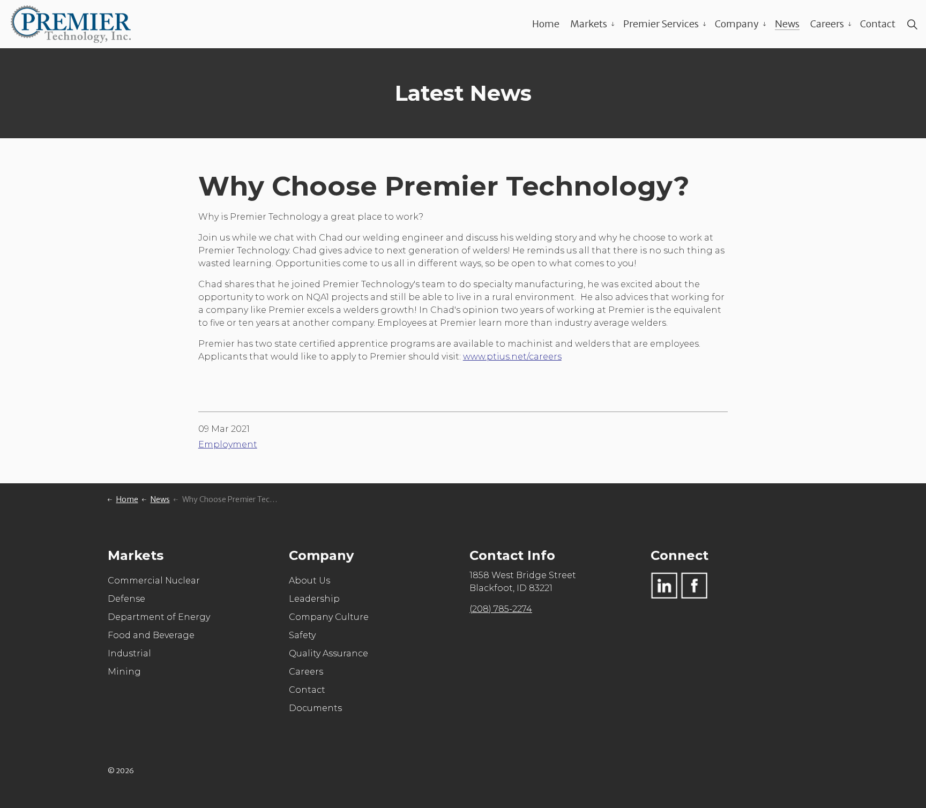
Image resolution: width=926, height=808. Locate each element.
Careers (827, 24)
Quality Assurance (328, 653)
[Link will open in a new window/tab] (664, 585)
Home (545, 24)
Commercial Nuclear (154, 580)
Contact (877, 24)
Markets (588, 24)
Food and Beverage (151, 635)
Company (737, 24)
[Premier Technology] (71, 24)
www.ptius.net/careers (512, 356)
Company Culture (329, 617)
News (787, 24)
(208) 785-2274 (500, 609)
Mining (124, 672)
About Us (309, 580)
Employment (227, 444)
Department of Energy (159, 617)
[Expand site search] (912, 24)
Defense (126, 599)
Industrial (129, 653)
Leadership (314, 599)
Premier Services (661, 24)
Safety (302, 635)
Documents (315, 708)
